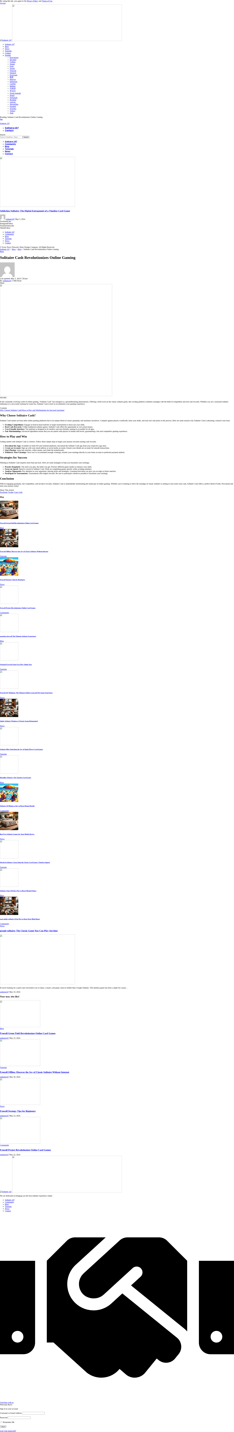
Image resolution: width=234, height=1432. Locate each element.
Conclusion (60, 410)
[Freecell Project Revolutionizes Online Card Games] (9, 603)
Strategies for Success (47, 410)
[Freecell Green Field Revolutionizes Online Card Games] (9, 518)
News (2, 584)
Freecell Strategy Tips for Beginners (12, 580)
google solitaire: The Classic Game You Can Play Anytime (29, 930)
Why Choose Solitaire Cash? (11, 410)
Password (3, 1418)
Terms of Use (47, 1)
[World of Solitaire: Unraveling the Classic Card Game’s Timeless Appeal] (9, 858)
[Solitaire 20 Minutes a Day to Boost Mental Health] (9, 801)
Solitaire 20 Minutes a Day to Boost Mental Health (17, 806)
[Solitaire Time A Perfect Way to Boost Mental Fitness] (9, 886)
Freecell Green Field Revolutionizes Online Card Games (19, 523)
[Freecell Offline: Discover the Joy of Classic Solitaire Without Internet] (9, 547)
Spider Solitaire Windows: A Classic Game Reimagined (19, 721)
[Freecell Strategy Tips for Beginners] (9, 575)
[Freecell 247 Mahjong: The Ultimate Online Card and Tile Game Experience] (9, 688)
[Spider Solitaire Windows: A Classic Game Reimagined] (9, 716)
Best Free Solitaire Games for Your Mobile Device (17, 834)
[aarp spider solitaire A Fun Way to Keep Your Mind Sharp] (9, 914)
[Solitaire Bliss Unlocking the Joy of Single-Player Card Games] (9, 745)
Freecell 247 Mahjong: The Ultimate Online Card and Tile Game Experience (26, 693)
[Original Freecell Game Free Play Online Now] (9, 660)
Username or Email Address (11, 1413)
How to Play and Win (30, 410)
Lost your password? (8, 1431)
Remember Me (8, 1422)
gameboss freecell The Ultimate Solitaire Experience (18, 636)
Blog (2, 251)
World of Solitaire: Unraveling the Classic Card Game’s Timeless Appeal (25, 862)
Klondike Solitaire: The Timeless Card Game (15, 778)
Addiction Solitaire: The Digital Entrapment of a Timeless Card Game (35, 211)
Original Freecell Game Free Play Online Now (16, 664)
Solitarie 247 (5, 123)
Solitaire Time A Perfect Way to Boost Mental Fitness (18, 891)
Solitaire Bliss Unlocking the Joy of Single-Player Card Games (21, 749)
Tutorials (3, 556)
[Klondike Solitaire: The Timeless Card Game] (9, 773)
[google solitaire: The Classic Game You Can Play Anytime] (37, 984)
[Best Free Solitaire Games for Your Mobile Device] (9, 829)
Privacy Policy (32, 1)
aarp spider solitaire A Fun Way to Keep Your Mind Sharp (20, 919)
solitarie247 (10, 219)
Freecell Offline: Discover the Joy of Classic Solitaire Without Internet (24, 551)
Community (4, 613)
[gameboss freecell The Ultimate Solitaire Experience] (9, 631)
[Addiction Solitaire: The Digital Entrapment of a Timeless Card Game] (37, 206)
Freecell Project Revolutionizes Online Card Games (17, 608)
